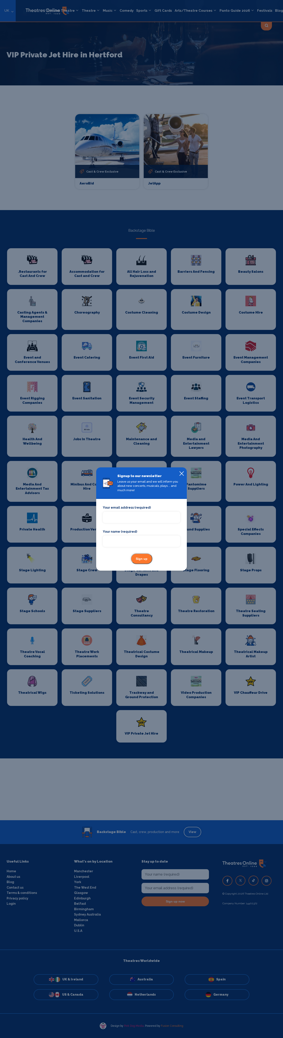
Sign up (141, 558)
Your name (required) (120, 531)
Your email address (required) (127, 507)
